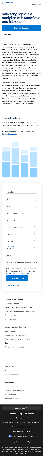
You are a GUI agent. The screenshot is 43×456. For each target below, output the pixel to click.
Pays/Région (11, 246)
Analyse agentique (12, 303)
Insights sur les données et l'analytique (19, 311)
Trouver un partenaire (13, 371)
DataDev (8, 343)
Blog (20, 414)
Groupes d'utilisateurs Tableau (16, 335)
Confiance (13, 414)
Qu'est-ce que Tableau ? (15, 299)
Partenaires (9, 367)
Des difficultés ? (14, 285)
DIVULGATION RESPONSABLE (26, 427)
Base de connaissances (13, 387)
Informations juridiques (11, 422)
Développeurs (29, 414)
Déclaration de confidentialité (19, 273)
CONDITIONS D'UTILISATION (29, 422)
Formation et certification (14, 391)
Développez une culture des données (19, 307)
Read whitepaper (21, 28)
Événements (9, 359)
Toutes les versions (12, 399)
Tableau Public (10, 331)
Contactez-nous (10, 319)
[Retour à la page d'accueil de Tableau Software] (9, 2)
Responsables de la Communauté (17, 339)
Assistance (9, 383)
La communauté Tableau (15, 327)
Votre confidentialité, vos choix (23, 436)
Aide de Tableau (11, 395)
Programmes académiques (15, 355)
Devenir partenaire (12, 375)
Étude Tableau (10, 315)
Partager (7, 34)
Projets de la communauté (15, 347)
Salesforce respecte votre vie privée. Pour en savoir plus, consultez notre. (21, 271)
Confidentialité (10, 427)
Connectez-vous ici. (10, 134)
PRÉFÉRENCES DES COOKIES (21, 431)
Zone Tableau (10, 351)
